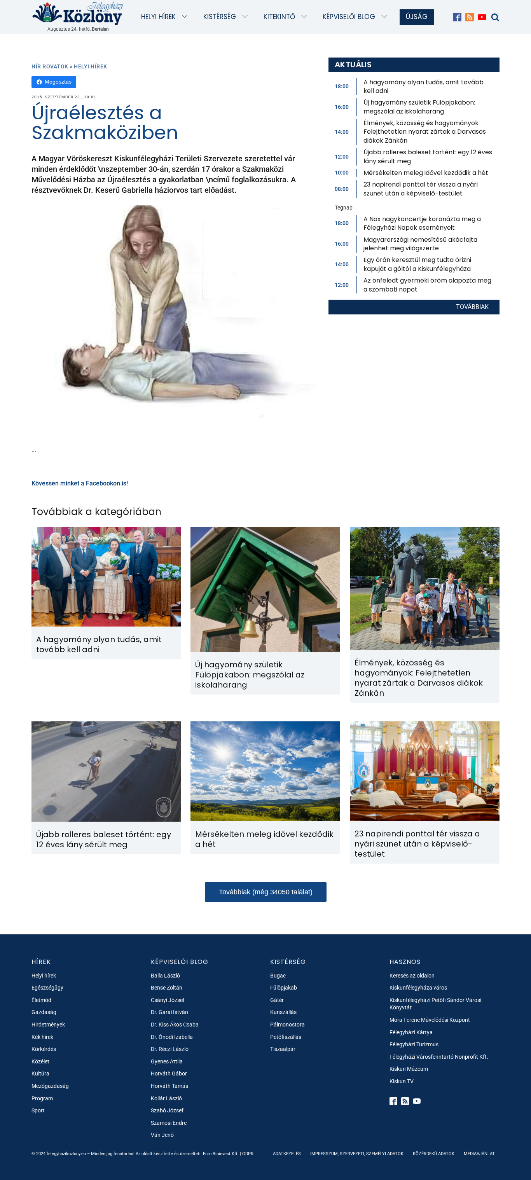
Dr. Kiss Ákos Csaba (175, 1024)
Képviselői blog (349, 16)
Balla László (165, 975)
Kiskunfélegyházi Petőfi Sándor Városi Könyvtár (435, 1004)
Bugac (278, 975)
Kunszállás (283, 1012)
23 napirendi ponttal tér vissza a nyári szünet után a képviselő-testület (420, 188)
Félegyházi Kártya (411, 1032)
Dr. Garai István (169, 1012)
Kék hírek (42, 1037)
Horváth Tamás (169, 1086)
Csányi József (168, 1000)
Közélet (40, 1061)
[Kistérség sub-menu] (246, 17)
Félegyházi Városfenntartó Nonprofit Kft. (439, 1057)
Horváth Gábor (169, 1073)
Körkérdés (43, 1049)
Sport (38, 1110)
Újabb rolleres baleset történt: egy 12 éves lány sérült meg (427, 156)
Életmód (41, 1000)
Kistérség (219, 16)
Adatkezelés (287, 1153)
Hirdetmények (48, 1024)
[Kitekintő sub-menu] (305, 17)
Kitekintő (279, 16)
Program (42, 1098)
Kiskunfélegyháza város (418, 987)
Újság (417, 16)
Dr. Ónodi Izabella (172, 1037)
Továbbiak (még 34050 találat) (266, 892)
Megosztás (58, 82)
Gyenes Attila (167, 1061)
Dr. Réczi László (170, 1049)
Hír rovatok (49, 66)
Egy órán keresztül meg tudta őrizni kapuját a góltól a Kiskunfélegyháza (417, 264)
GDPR (247, 1153)
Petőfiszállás (285, 1037)
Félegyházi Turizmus (414, 1044)
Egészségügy (47, 987)
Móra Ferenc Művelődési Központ (430, 1020)
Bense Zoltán (166, 987)
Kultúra (40, 1073)
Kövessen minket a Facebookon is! (79, 483)
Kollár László (166, 1098)
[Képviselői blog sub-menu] (385, 17)
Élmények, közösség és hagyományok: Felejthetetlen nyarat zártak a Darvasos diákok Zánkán (424, 132)
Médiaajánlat (479, 1153)
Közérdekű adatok (433, 1153)
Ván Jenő (162, 1135)
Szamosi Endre (169, 1123)
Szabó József (167, 1110)
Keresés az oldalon (412, 975)
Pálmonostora (287, 1024)
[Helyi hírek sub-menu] (186, 17)
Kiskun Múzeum (409, 1069)
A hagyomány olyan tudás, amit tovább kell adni (423, 86)
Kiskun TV (402, 1081)
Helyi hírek (158, 16)
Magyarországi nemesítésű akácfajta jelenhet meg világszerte (420, 244)
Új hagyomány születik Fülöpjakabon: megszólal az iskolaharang (419, 106)
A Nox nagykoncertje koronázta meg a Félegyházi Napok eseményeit (422, 223)
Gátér (277, 1000)
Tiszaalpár (282, 1049)
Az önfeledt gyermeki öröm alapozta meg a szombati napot (427, 284)
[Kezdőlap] (78, 13)
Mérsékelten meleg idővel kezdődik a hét (425, 172)
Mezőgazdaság (50, 1086)
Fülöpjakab (283, 987)
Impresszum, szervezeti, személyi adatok (356, 1153)
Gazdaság (43, 1012)
